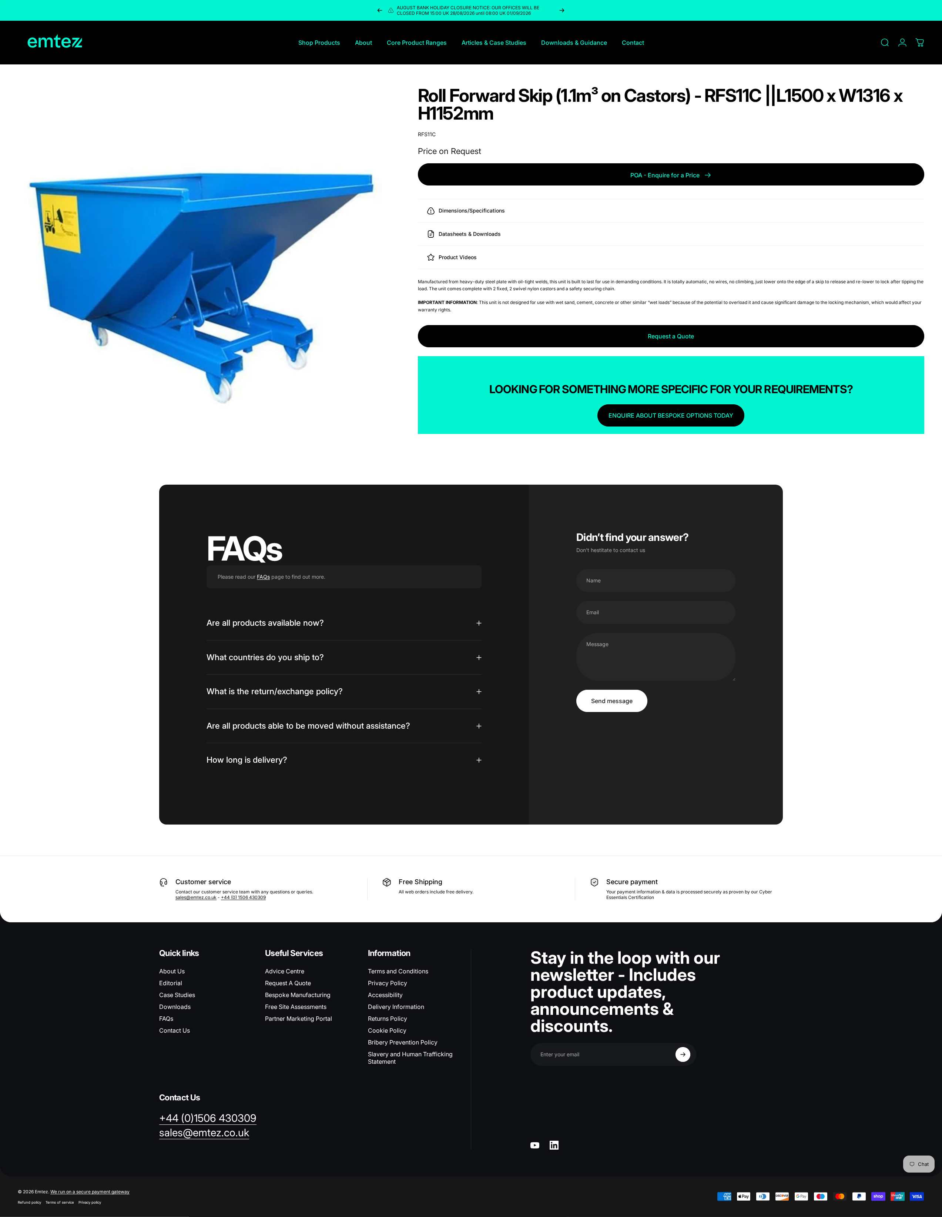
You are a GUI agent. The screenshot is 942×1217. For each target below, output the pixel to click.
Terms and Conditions (398, 971)
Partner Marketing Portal (298, 1018)
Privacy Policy (387, 983)
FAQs (263, 577)
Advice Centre (284, 971)
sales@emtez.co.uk (196, 897)
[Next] (562, 10)
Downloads (175, 1006)
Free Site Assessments (295, 1006)
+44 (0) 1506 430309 (243, 897)
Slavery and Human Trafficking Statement (410, 1057)
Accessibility (385, 995)
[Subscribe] (683, 1054)
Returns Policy (387, 1018)
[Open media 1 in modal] (201, 270)
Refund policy (29, 1202)
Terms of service (60, 1202)
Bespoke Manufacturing (298, 995)
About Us (172, 971)
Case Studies (177, 995)
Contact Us (174, 1030)
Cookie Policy (387, 1030)
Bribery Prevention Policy (403, 1042)
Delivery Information (396, 1006)
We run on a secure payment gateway (90, 1191)
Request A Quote (288, 983)
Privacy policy (89, 1202)
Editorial (170, 983)
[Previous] (380, 10)
